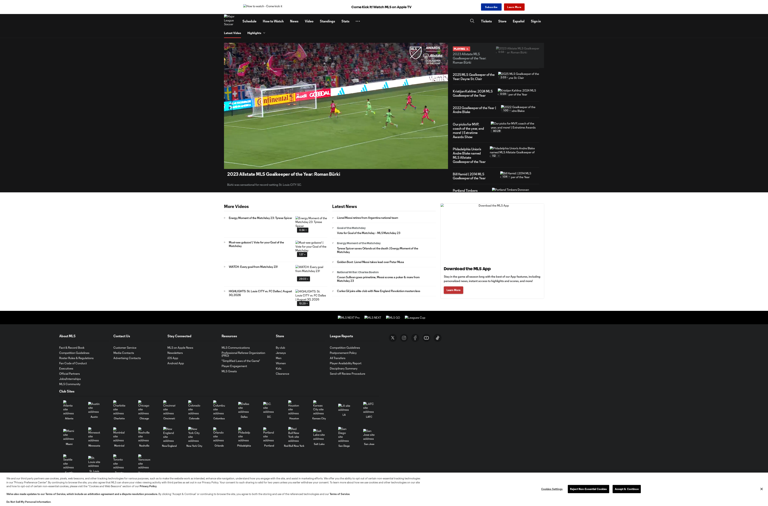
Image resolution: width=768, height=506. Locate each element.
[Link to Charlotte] (119, 407)
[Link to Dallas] (244, 408)
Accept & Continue (627, 488)
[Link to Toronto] (119, 461)
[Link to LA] (344, 408)
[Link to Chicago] (144, 407)
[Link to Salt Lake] (319, 435)
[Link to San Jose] (369, 435)
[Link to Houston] (294, 407)
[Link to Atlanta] (69, 407)
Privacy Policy (148, 486)
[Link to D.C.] (269, 408)
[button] (358, 21)
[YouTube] (426, 338)
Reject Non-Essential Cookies (588, 488)
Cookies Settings (552, 488)
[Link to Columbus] (219, 407)
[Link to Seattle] (69, 461)
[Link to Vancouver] (144, 461)
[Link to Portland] (269, 434)
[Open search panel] (472, 21)
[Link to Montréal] (119, 434)
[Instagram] (404, 338)
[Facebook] (415, 338)
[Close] (761, 489)
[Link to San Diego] (344, 435)
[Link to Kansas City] (319, 407)
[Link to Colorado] (194, 407)
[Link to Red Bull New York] (294, 435)
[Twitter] (393, 338)
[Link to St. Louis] (94, 462)
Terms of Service (55, 494)
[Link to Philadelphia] (244, 434)
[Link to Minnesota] (94, 434)
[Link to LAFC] (369, 408)
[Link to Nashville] (144, 434)
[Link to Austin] (94, 408)
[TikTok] (438, 338)
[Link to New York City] (194, 435)
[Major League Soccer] (231, 21)
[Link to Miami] (69, 435)
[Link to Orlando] (219, 434)
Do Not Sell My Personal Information (28, 501)
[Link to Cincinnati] (169, 407)
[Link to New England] (169, 435)
